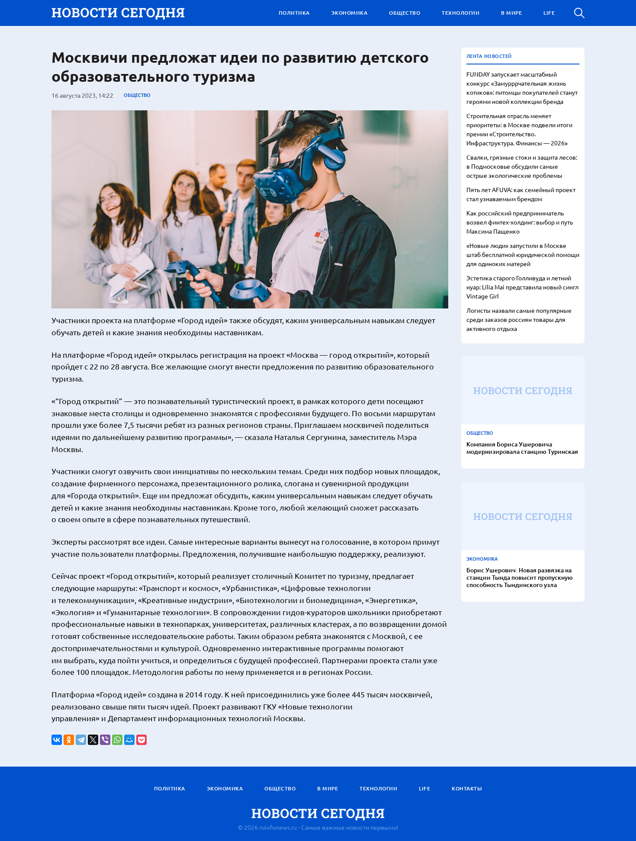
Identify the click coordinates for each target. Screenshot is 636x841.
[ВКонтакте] (56, 740)
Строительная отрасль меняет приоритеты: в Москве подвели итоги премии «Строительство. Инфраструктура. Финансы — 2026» (519, 129)
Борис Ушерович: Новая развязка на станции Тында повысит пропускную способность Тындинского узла (519, 577)
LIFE (549, 12)
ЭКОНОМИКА (349, 12)
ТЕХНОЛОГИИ (460, 12)
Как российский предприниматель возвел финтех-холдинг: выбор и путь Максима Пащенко (519, 222)
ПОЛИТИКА (294, 12)
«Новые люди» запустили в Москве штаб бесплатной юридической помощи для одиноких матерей (522, 254)
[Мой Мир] (129, 740)
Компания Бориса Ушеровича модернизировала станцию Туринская (522, 448)
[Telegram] (81, 740)
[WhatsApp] (117, 740)
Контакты (467, 788)
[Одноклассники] (69, 740)
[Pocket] (141, 740)
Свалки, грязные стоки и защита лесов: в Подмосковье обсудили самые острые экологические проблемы (521, 166)
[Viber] (105, 740)
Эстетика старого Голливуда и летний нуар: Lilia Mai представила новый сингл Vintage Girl (522, 287)
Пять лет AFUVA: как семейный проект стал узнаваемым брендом (520, 194)
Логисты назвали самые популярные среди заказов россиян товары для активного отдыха (519, 319)
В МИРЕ (511, 12)
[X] (93, 740)
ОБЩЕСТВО (404, 12)
